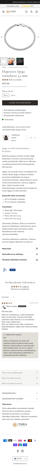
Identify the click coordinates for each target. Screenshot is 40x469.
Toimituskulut (13, 86)
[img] (7, 303)
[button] (3, 11)
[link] (31, 11)
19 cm (13, 95)
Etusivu (4, 67)
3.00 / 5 (25, 287)
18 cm (6, 95)
